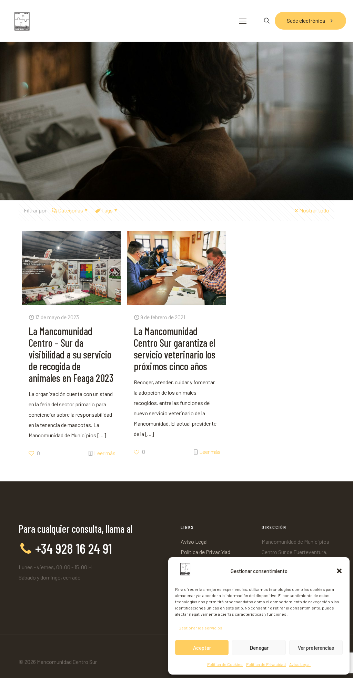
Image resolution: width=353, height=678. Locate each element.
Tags (107, 210)
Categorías (70, 210)
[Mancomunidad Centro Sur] (21, 20)
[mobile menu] (243, 21)
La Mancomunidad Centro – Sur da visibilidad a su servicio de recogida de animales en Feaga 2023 (71, 354)
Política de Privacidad (266, 664)
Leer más (104, 453)
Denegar (259, 648)
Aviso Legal (300, 664)
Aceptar (202, 648)
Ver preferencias (316, 648)
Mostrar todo (314, 210)
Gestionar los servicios (200, 627)
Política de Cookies (225, 664)
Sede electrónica (306, 20)
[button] (339, 570)
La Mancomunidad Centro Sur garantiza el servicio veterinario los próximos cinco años (174, 348)
